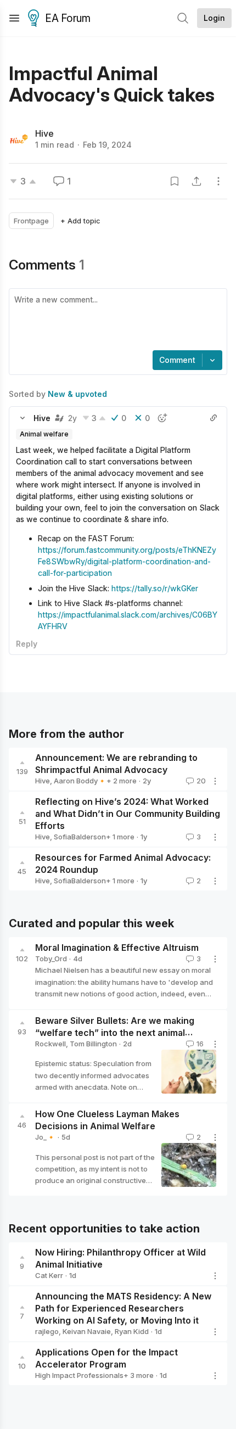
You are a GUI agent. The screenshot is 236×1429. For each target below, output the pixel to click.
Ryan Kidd (132, 1331)
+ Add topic (80, 220)
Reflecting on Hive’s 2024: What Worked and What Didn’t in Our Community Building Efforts (127, 813)
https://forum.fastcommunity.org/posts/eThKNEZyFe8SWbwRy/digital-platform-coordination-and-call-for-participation (127, 561)
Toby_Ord (51, 958)
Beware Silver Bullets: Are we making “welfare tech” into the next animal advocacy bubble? (114, 1032)
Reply (26, 643)
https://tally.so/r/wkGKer (154, 588)
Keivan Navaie (87, 1331)
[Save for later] (174, 181)
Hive (44, 133)
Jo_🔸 (45, 1137)
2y (72, 418)
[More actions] (218, 181)
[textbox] (115, 320)
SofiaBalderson (80, 836)
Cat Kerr (49, 1275)
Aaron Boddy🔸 (80, 780)
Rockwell (50, 1043)
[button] (22, 417)
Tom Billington (93, 1043)
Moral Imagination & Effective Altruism (117, 948)
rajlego (47, 1331)
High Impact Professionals (79, 1375)
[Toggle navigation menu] (14, 18)
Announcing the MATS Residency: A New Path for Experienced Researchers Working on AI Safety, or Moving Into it (123, 1308)
